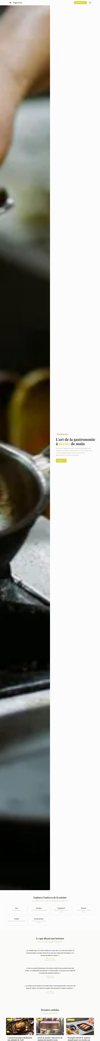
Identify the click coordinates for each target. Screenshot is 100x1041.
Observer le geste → (80, 2)
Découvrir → (61, 460)
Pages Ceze (17, 2)
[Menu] (90, 2)
